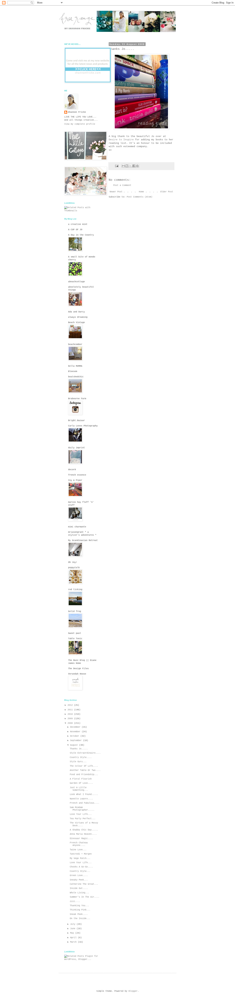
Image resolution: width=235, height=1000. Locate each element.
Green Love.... (79, 875)
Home (141, 192)
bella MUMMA (75, 366)
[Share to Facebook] (134, 166)
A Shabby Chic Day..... (84, 830)
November (76, 731)
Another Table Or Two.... (85, 770)
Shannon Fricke (77, 112)
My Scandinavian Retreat (83, 540)
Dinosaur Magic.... (81, 838)
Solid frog (74, 611)
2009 (71, 718)
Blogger (133, 991)
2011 (71, 710)
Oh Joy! (72, 562)
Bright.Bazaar (76, 420)
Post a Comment (122, 185)
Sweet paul (74, 633)
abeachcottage (76, 281)
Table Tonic (75, 638)
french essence (77, 475)
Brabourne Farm (77, 398)
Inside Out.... (79, 888)
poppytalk (74, 567)
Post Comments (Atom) (139, 197)
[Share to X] (130, 166)
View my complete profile (79, 124)
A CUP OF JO (75, 229)
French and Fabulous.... (84, 803)
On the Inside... (80, 918)
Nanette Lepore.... (81, 799)
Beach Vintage (76, 322)
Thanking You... (79, 905)
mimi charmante (77, 527)
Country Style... (80, 871)
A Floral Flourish (81, 779)
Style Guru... (78, 761)
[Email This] (123, 166)
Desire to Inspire (122, 139)
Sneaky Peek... (79, 880)
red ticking (75, 589)
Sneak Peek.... (79, 914)
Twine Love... (78, 849)
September (76, 740)
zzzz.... (75, 901)
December (76, 727)
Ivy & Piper (75, 480)
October (75, 736)
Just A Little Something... (79, 788)
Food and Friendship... (84, 774)
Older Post (166, 192)
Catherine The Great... (84, 884)
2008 (71, 723)
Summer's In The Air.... (84, 897)
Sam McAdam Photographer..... (82, 808)
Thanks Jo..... (79, 749)
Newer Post (116, 192)
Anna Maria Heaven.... (83, 834)
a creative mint (77, 224)
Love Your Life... (81, 814)
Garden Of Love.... (81, 783)
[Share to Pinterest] (137, 166)
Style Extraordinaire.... (85, 753)
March (74, 942)
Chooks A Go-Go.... (81, 867)
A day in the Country (81, 235)
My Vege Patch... (80, 858)
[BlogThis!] (127, 166)
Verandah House (77, 674)
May (72, 933)
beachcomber (75, 344)
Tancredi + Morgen (81, 854)
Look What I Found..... (84, 794)
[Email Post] (117, 166)
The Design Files (78, 668)
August (74, 745)
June (73, 928)
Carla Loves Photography (83, 426)
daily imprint (76, 447)
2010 (71, 714)
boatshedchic (76, 377)
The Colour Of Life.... (84, 766)
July (73, 924)
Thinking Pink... (80, 910)
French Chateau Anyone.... (79, 844)
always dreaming (77, 317)
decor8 (72, 469)
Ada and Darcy (76, 312)
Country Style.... (81, 757)
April (74, 937)
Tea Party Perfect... (82, 818)
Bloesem (72, 371)
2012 (71, 705)
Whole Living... (79, 893)
